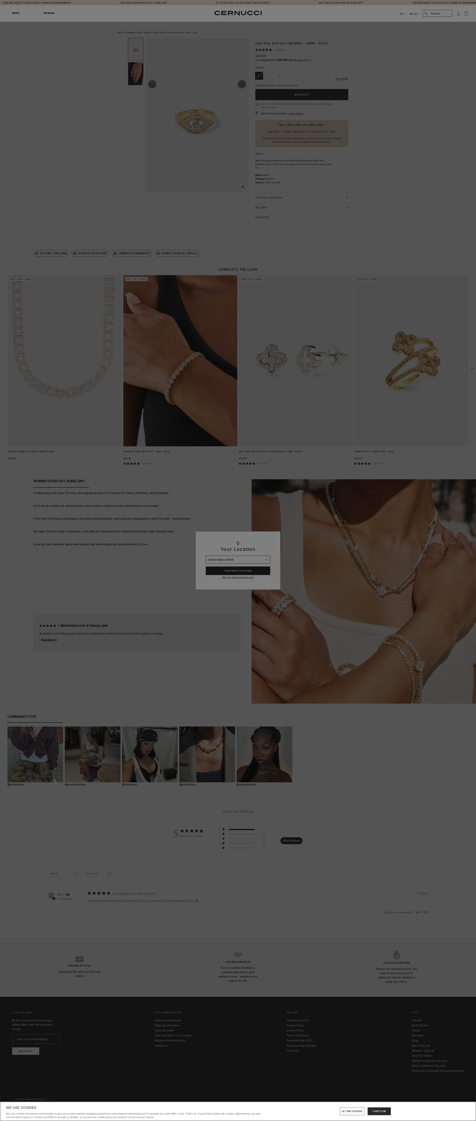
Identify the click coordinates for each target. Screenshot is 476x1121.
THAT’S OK (379, 1111)
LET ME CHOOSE (352, 1111)
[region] (238, 1111)
